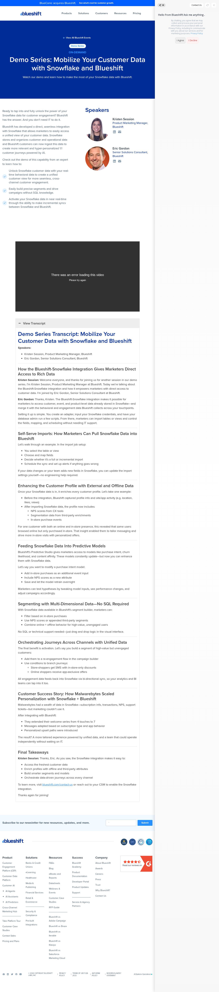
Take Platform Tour (11, 921)
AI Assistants (12, 896)
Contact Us (100, 896)
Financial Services (34, 892)
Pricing (137, 13)
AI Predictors (12, 902)
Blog (51, 868)
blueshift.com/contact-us (57, 784)
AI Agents (10, 891)
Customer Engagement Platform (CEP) (9, 866)
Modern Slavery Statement (114, 974)
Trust (97, 885)
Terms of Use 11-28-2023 (80, 974)
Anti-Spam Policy (96, 974)
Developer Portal (80, 881)
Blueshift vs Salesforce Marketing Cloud (57, 954)
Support (76, 892)
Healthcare (31, 878)
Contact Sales (9, 935)
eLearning (31, 872)
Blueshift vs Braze (58, 926)
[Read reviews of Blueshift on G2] (136, 864)
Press (98, 879)
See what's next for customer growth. (96, 3)
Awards (99, 868)
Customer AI (8, 885)
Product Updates (80, 887)
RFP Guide (54, 907)
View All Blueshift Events (78, 37)
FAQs (51, 863)
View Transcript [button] (34, 323)
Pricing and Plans (10, 941)
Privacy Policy (62, 974)
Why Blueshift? (102, 890)
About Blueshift (103, 863)
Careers (99, 874)
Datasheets (54, 883)
